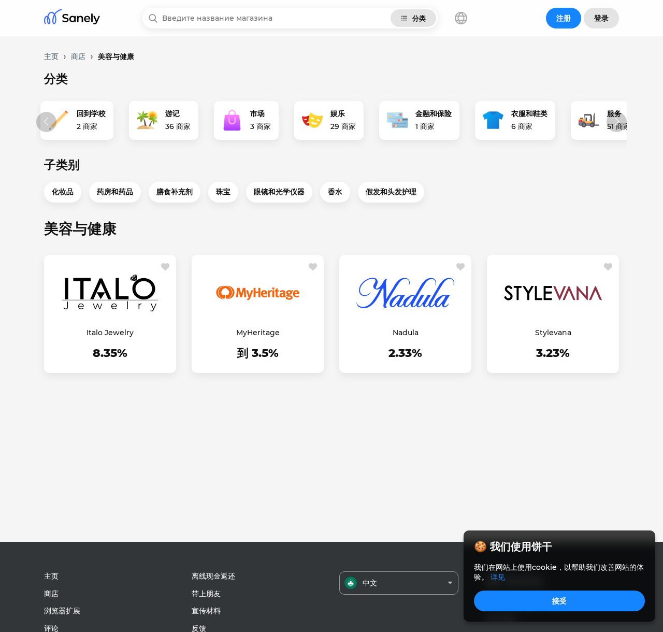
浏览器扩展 (62, 610)
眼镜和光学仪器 (279, 191)
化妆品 (63, 191)
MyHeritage (258, 332)
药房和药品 (115, 191)
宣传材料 (206, 610)
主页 (51, 576)
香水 (335, 191)
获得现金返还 (110, 354)
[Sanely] (72, 18)
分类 (419, 18)
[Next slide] (617, 122)
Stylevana (553, 332)
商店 (51, 593)
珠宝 (223, 191)
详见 (498, 577)
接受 (559, 601)
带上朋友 (206, 593)
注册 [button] (563, 18)
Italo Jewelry (110, 332)
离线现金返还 (213, 576)
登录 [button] (601, 18)
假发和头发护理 (391, 191)
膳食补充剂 (174, 191)
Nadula (406, 332)
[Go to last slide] (46, 122)
